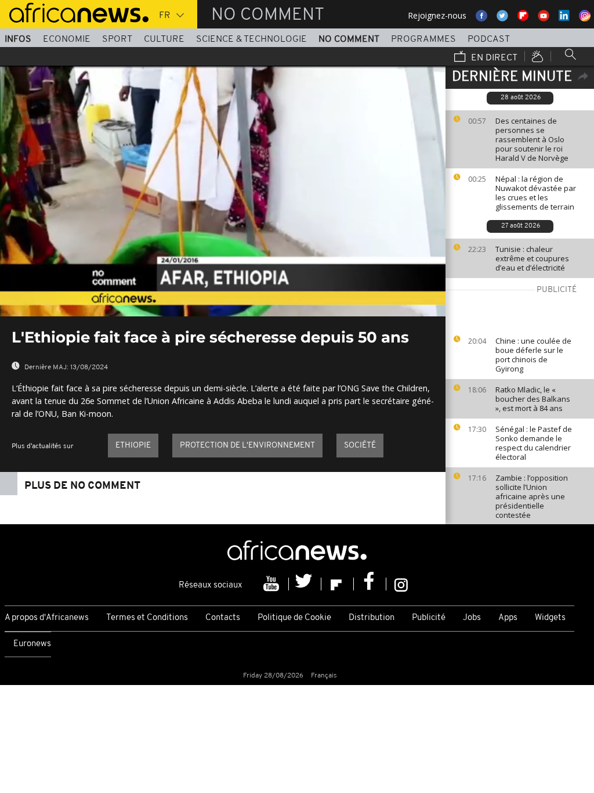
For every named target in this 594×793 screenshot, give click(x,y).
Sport (117, 39)
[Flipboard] (337, 584)
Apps (507, 618)
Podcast (489, 39)
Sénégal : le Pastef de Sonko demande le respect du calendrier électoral (533, 443)
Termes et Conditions (147, 618)
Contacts (222, 618)
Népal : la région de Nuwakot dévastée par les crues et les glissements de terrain (535, 192)
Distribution (371, 618)
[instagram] (401, 584)
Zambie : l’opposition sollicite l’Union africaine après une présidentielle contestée (531, 496)
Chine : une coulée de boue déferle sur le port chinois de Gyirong (533, 354)
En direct (493, 58)
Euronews (32, 644)
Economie (66, 39)
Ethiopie (133, 445)
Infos (18, 39)
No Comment (348, 39)
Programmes (423, 39)
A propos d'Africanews (47, 618)
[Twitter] (305, 584)
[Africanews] (74, 11)
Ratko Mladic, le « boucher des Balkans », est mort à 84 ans (532, 399)
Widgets (550, 618)
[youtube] (272, 584)
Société (360, 445)
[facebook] (370, 584)
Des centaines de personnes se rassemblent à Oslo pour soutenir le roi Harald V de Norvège (531, 139)
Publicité (429, 618)
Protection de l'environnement (247, 445)
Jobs (472, 618)
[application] (223, 191)
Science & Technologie (251, 39)
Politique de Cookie (294, 618)
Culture (164, 39)
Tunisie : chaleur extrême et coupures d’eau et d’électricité (532, 258)
